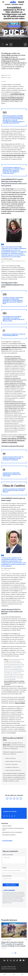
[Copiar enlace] (15, 816)
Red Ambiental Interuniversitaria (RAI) (13, 155)
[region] (14, 34)
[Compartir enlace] (26, 940)
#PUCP (15, 682)
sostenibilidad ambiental (17, 94)
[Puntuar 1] (7, 799)
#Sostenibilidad (20, 681)
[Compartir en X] (7, 816)
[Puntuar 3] (14, 799)
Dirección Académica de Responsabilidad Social (13, 829)
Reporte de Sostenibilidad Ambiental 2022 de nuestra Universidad (13, 347)
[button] (11, 44)
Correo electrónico (7, 876)
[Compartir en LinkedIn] (12, 816)
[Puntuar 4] (17, 799)
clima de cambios (6, 826)
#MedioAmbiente (8, 682)
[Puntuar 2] (10, 799)
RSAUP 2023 (6, 744)
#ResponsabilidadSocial (10, 681)
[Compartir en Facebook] (9, 816)
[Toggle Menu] (3, 2)
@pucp (5, 659)
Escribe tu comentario (8, 854)
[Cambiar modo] (22, 974)
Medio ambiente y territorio (17, 4)
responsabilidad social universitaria (12, 832)
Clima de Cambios (20, 703)
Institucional (7, 4)
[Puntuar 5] (20, 799)
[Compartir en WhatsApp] (4, 816)
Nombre (4, 867)
